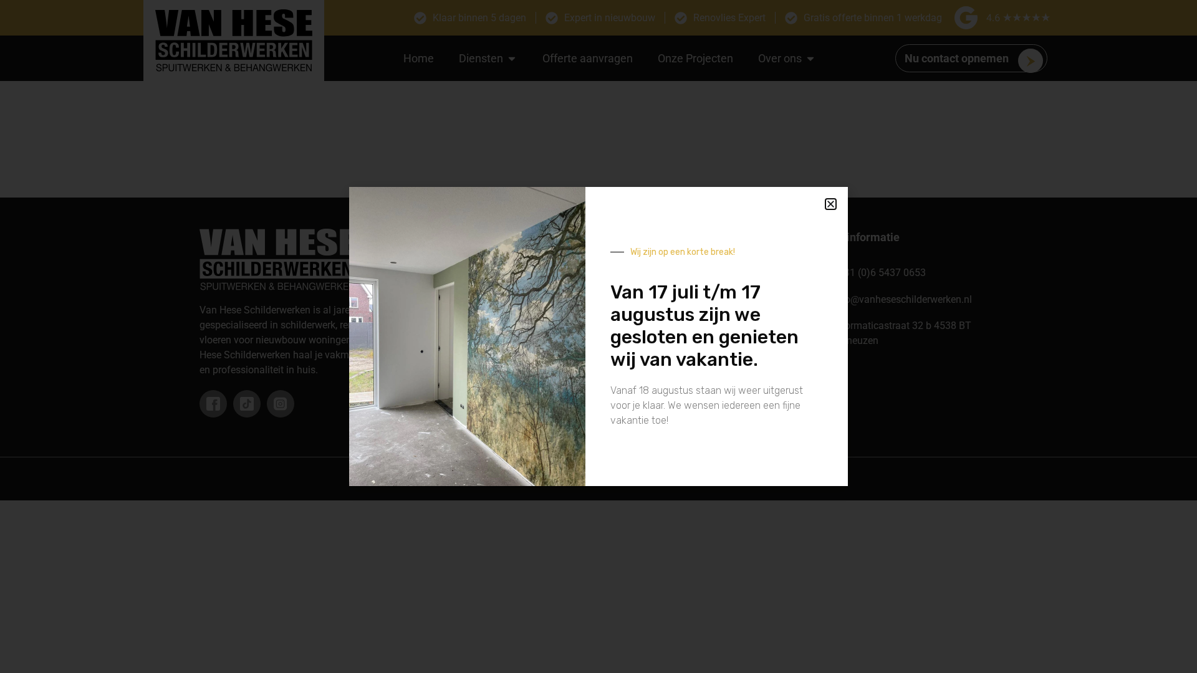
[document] (598, 336)
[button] (830, 204)
